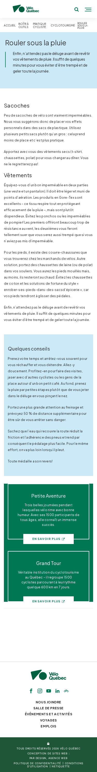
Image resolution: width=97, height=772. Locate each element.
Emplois (48, 726)
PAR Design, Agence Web (48, 758)
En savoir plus (46, 538)
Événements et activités (48, 714)
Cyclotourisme (63, 25)
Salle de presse (48, 708)
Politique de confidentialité (37, 763)
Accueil (10, 25)
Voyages (48, 720)
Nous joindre (48, 702)
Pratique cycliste (39, 25)
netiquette (61, 766)
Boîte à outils (23, 25)
